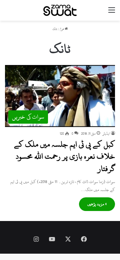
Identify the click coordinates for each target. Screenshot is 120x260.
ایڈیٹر (106, 133)
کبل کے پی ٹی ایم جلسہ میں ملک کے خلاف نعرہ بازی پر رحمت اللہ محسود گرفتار (64, 156)
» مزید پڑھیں (97, 204)
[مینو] (111, 12)
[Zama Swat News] (60, 10)
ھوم (62, 29)
